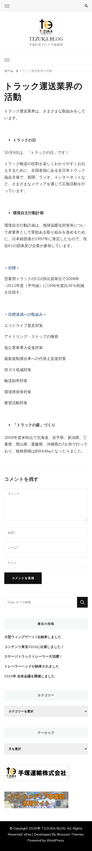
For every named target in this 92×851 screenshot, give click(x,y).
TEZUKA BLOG (46, 38)
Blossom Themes (70, 834)
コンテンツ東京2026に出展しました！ (34, 647)
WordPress (55, 840)
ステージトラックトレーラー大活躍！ (33, 656)
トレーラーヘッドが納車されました (31, 666)
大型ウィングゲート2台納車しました (32, 637)
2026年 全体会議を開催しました (29, 676)
